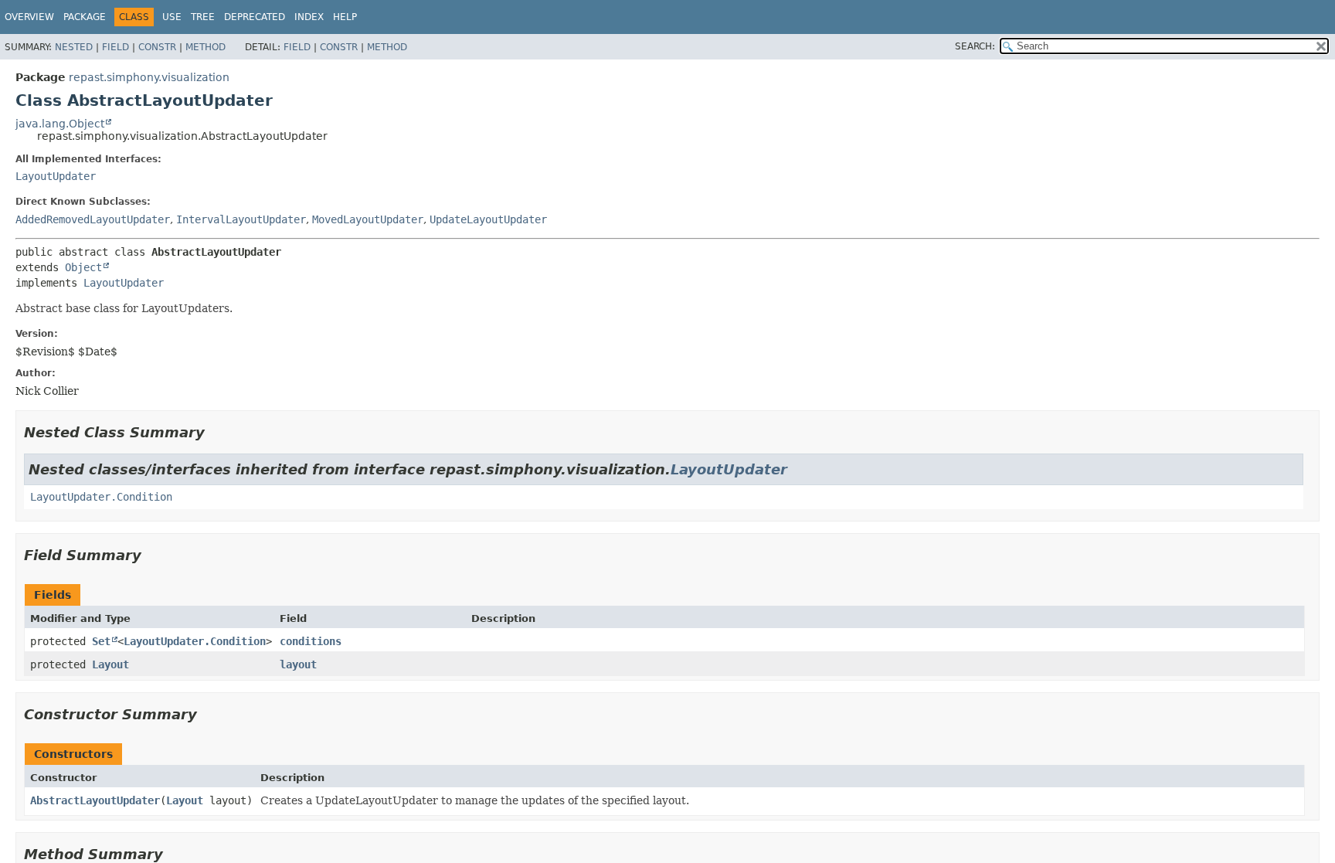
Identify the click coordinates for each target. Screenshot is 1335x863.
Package (84, 17)
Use (172, 17)
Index (309, 17)
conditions (310, 641)
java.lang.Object (59, 123)
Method (205, 47)
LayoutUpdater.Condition (101, 497)
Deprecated (254, 17)
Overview (29, 17)
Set (101, 641)
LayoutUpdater (55, 176)
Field (115, 47)
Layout (110, 664)
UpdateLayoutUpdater (488, 219)
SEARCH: (975, 46)
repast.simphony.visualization (149, 77)
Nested (74, 47)
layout (298, 664)
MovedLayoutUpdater (367, 219)
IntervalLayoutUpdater (241, 219)
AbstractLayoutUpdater (95, 800)
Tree (203, 17)
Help (345, 17)
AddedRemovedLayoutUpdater (92, 219)
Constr (157, 47)
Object (83, 267)
